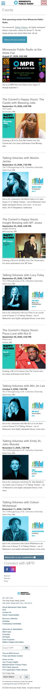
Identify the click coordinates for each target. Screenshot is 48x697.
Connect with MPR (19, 563)
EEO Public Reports (10, 667)
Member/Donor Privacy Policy (14, 665)
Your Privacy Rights (10, 662)
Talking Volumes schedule (14, 40)
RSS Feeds (6, 632)
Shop (6, 581)
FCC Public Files (8, 673)
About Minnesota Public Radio (14, 607)
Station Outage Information (13, 642)
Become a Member (10, 619)
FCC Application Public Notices (14, 670)
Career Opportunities (10, 615)
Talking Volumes (21, 27)
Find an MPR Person (10, 653)
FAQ (4, 610)
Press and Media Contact (12, 656)
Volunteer (6, 621)
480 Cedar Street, (17, 603)
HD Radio (6, 637)
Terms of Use (7, 659)
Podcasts (6, 634)
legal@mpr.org (11, 684)
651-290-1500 (7, 598)
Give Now (44, 3)
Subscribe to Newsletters (12, 629)
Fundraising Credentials (11, 624)
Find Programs (8, 640)
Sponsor (7, 576)
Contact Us (6, 612)
